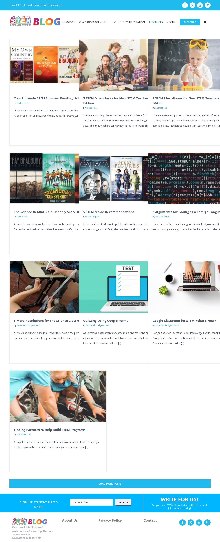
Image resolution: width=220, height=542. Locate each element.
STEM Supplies (93, 216)
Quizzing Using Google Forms (105, 321)
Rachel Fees (22, 103)
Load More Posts (110, 483)
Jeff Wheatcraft (162, 216)
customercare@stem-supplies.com (45, 5)
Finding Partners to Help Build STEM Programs (49, 430)
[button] (205, 22)
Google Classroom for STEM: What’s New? (184, 321)
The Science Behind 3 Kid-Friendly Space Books (50, 212)
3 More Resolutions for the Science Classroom (49, 321)
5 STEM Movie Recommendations (108, 212)
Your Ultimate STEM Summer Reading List (46, 98)
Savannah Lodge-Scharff (28, 325)
